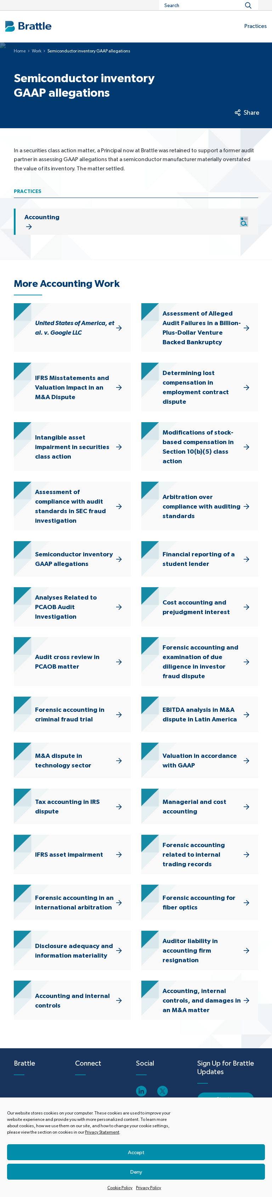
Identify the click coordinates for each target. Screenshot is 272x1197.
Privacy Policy (148, 1187)
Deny (136, 1172)
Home (20, 51)
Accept (136, 1152)
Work (36, 51)
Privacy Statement (102, 1132)
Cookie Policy (119, 1187)
